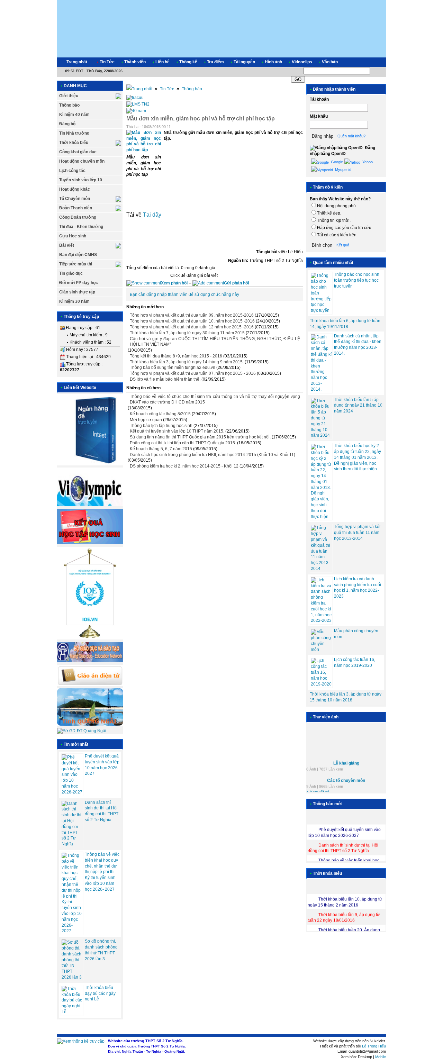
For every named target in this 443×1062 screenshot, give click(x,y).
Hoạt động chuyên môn (82, 161)
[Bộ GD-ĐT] (90, 661)
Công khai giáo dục (78, 151)
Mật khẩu (319, 116)
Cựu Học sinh (72, 236)
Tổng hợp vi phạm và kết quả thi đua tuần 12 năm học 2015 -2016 (192, 327)
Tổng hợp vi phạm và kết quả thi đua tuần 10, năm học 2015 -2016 (192, 321)
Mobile (380, 1057)
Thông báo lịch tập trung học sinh (161, 425)
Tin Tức (167, 89)
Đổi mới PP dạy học (78, 282)
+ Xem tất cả (317, 789)
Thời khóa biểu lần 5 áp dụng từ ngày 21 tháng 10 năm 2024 (358, 405)
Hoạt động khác (74, 189)
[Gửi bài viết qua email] (282, 127)
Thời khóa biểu (73, 142)
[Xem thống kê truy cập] (81, 1041)
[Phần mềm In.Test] (90, 464)
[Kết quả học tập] (90, 543)
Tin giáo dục (71, 273)
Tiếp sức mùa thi (75, 264)
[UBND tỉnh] (90, 724)
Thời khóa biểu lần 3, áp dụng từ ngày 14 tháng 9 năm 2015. (187, 362)
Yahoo (367, 162)
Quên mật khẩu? (351, 136)
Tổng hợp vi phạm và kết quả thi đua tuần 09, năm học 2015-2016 (192, 315)
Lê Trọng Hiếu (374, 1046)
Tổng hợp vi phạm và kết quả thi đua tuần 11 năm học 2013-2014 (357, 532)
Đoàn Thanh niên (75, 208)
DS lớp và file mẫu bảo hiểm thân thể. (165, 379)
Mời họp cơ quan (146, 419)
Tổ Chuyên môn (74, 198)
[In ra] (291, 127)
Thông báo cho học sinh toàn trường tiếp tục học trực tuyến (356, 280)
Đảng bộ (67, 123)
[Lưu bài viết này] (300, 127)
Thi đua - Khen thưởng (81, 226)
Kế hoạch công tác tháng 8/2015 (160, 413)
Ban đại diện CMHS (78, 254)
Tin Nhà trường (74, 133)
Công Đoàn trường (77, 217)
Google (336, 162)
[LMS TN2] (138, 104)
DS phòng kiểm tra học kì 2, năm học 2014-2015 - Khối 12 (184, 466)
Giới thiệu (68, 95)
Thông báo (69, 105)
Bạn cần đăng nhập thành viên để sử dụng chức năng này (184, 294)
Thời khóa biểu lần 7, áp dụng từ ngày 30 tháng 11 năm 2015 (187, 332)
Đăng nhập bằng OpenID (342, 150)
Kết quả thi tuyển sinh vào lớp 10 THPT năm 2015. (177, 431)
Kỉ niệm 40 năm (74, 114)
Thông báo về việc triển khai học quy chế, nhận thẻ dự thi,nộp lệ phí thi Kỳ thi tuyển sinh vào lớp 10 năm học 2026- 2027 (102, 872)
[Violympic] (90, 504)
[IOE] (90, 638)
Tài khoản (319, 99)
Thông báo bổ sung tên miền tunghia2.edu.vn (172, 367)
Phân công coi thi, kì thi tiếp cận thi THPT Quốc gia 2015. (183, 443)
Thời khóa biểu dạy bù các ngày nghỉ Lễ (100, 993)
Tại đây (152, 215)
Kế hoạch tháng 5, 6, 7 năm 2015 (161, 448)
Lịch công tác (72, 170)
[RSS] (374, 62)
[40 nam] (136, 110)
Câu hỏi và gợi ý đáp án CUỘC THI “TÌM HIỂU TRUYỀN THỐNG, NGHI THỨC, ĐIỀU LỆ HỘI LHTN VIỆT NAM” (215, 341)
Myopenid (342, 169)
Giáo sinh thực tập (77, 292)
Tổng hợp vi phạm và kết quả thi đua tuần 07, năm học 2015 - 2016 (193, 373)
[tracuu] (135, 97)
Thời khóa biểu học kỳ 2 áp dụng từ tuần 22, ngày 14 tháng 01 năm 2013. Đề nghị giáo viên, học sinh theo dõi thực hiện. (357, 457)
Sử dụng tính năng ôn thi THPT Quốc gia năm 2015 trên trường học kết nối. (200, 437)
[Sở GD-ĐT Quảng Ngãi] (81, 730)
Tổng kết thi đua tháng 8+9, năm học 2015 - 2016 (176, 356)
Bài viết (66, 245)
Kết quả (342, 245)
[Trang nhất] (139, 89)
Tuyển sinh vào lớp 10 (80, 180)
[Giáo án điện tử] (90, 684)
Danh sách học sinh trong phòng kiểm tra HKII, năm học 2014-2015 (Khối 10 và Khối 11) (212, 454)
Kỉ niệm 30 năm (74, 301)
